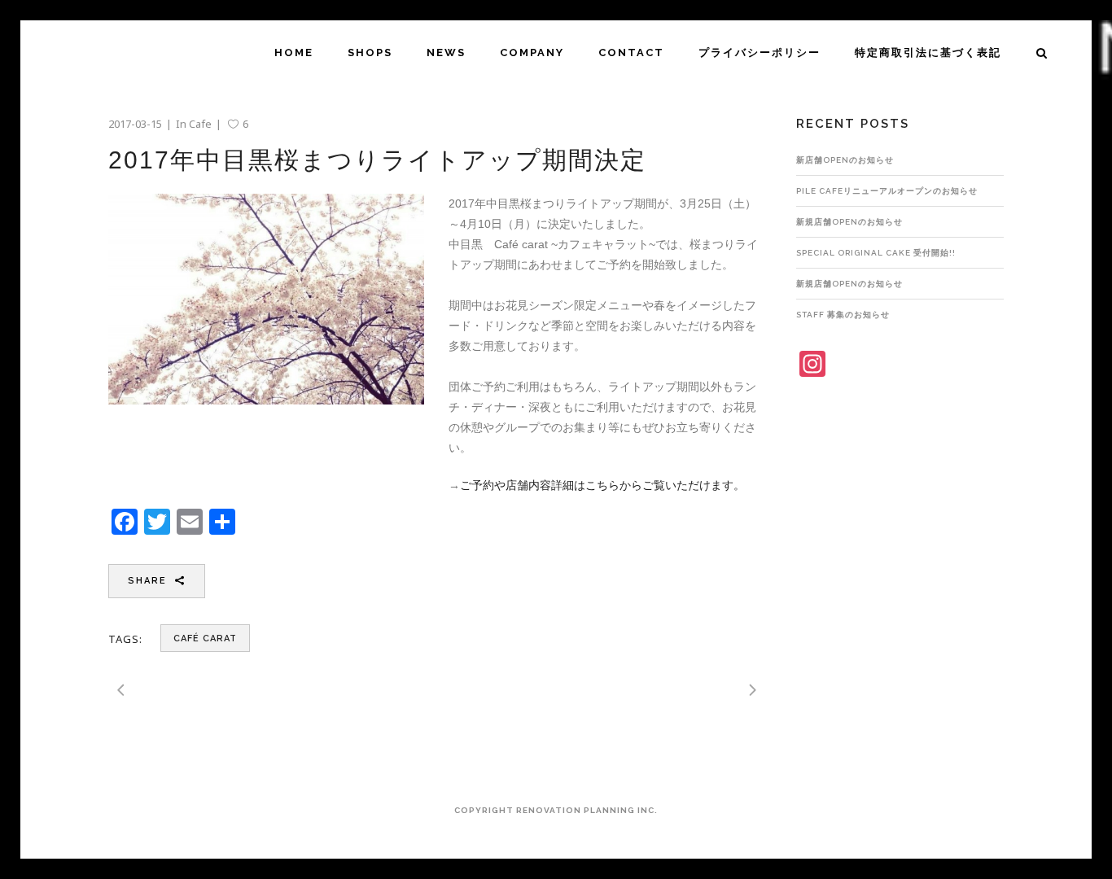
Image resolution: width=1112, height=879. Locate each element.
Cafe (200, 123)
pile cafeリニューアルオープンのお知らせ (887, 190)
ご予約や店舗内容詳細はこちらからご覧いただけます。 (602, 485)
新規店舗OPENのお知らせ (849, 221)
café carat (205, 638)
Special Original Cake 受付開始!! (876, 252)
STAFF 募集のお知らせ (843, 314)
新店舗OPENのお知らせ (845, 159)
